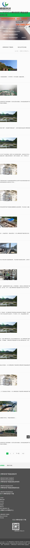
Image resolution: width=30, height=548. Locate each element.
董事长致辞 (2, 499)
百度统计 (27, 544)
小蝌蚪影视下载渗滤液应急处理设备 (11, 31)
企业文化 (2, 501)
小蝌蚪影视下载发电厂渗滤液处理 (7, 478)
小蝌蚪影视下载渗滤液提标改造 (10, 37)
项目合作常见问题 (22, 47)
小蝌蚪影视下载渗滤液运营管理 (10, 34)
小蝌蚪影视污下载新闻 (7, 47)
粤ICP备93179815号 (4, 543)
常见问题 (2, 517)
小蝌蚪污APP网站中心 (8, 43)
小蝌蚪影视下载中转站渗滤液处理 (7, 479)
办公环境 (2, 503)
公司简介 (2, 497)
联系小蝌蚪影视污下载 (4, 508)
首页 (2, 21)
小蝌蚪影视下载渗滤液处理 (9, 28)
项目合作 (2, 506)
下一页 (17, 453)
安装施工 (2, 504)
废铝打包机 (9, 465)
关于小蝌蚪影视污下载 (21, 40)
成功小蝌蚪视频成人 (7, 40)
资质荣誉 (24, 37)
